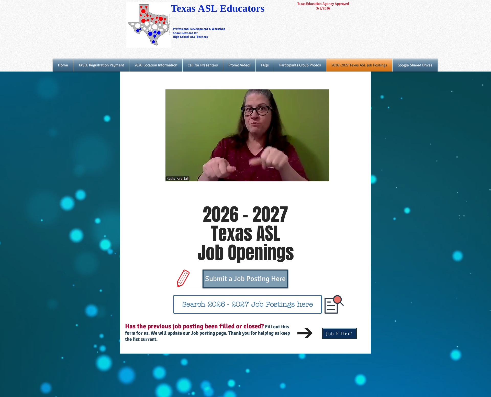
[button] (322, 175)
